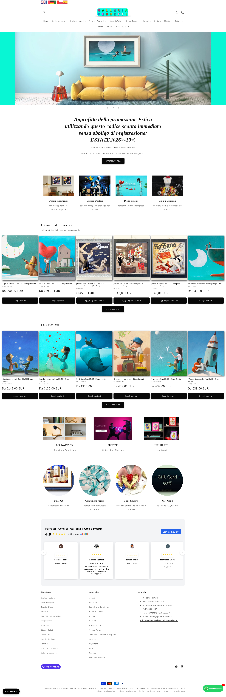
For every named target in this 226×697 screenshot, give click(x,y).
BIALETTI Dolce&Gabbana (52, 616)
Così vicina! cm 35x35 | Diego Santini (91, 379)
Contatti (92, 621)
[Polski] (61, 2)
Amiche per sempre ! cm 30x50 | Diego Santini (54, 380)
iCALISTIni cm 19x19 (49, 648)
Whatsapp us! (215, 688)
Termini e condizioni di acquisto (102, 634)
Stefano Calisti (47, 630)
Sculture (44, 611)
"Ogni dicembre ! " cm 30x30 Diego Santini (19, 284)
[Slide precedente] (107, 108)
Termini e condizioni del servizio (150, 691)
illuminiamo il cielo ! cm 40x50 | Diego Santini (17, 380)
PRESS (92, 616)
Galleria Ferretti (96, 611)
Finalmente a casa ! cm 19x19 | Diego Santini (205, 284)
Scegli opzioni (20, 300)
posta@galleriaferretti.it (161, 616)
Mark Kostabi (46, 625)
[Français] (48, 2)
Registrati (93, 602)
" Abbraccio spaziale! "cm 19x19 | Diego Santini (203, 380)
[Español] (65, 2)
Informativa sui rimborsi (176, 688)
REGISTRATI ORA (113, 161)
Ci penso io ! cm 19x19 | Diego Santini (129, 379)
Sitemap (92, 653)
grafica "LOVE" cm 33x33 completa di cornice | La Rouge (128, 285)
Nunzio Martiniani (48, 639)
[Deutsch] (52, 2)
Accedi (92, 598)
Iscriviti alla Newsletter (99, 607)
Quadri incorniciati (58, 200)
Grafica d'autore (95, 200)
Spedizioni (93, 639)
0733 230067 (151, 609)
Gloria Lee (45, 634)
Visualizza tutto (113, 309)
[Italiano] (56, 2)
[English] (43, 2)
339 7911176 (165, 612)
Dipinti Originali (167, 200)
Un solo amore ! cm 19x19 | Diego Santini (55, 284)
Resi (91, 648)
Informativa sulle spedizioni (107, 691)
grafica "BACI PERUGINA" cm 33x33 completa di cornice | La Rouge (91, 285)
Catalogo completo (49, 653)
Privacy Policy (95, 625)
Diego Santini (131, 200)
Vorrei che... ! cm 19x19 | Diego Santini (166, 379)
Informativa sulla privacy (128, 691)
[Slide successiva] (119, 108)
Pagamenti (93, 644)
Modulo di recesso (97, 657)
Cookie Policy (95, 630)
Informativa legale (178, 691)
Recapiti (167, 691)
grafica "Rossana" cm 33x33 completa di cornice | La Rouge (166, 285)
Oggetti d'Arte (47, 607)
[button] (44, 12)
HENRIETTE (161, 445)
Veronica (44, 644)
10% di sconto (11, 691)
